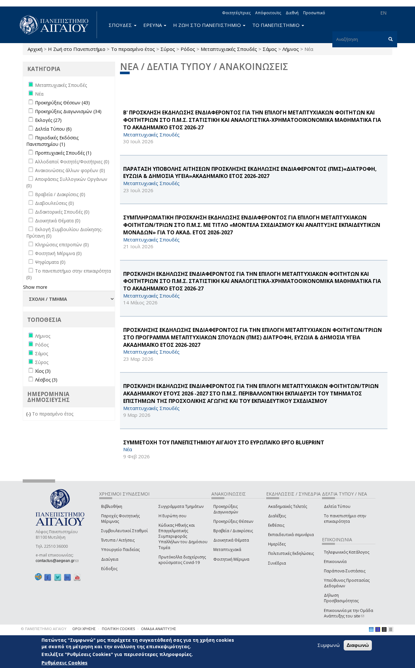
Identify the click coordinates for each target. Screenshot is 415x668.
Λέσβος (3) (46, 380)
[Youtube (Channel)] (77, 577)
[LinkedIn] (67, 577)
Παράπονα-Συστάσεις (344, 571)
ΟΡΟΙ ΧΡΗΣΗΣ (84, 628)
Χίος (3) (43, 371)
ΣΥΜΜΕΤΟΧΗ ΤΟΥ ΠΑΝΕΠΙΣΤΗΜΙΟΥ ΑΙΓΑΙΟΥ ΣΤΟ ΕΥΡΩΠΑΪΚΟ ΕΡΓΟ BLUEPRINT (223, 442)
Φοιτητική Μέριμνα (231, 559)
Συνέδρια (277, 563)
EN (383, 13)
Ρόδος (188, 49)
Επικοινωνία (335, 561)
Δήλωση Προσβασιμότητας (341, 598)
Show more (35, 287)
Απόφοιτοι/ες (268, 13)
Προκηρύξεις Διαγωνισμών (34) (68, 111)
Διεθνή (292, 13)
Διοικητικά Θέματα (231, 540)
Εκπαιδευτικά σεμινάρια (291, 534)
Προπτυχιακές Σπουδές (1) (63, 153)
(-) (29, 414)
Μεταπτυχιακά (227, 549)
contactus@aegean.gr (57, 560)
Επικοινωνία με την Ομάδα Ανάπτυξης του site (348, 613)
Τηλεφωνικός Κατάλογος (346, 552)
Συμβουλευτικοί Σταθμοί (124, 530)
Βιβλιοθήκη (111, 506)
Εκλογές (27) (48, 120)
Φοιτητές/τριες (236, 13)
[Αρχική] (57, 24)
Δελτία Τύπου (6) (53, 129)
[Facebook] (47, 577)
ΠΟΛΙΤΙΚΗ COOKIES (118, 628)
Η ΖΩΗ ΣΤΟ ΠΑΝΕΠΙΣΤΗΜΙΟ (207, 25)
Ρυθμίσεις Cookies (65, 662)
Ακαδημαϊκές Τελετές (287, 506)
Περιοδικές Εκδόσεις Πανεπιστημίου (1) (52, 141)
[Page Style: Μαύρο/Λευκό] (390, 629)
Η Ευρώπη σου (172, 516)
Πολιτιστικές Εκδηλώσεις (291, 553)
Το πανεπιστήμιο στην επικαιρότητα (345, 518)
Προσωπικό (314, 13)
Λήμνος (290, 49)
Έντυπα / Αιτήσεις (118, 540)
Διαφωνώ (358, 645)
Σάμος (270, 49)
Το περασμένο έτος (133, 49)
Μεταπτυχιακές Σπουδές (229, 49)
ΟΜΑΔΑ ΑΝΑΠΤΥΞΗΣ (158, 628)
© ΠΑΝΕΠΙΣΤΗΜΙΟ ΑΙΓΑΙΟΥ (43, 628)
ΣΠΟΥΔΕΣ (121, 25)
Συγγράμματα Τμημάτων (181, 506)
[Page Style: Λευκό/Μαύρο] (384, 629)
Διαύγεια (109, 559)
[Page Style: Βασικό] (371, 629)
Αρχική (35, 49)
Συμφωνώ (328, 645)
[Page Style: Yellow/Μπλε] (377, 629)
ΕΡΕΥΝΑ (153, 25)
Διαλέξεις (277, 516)
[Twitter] (57, 577)
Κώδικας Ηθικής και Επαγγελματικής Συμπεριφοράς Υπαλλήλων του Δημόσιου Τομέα (183, 536)
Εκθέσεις (276, 525)
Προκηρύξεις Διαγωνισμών (225, 509)
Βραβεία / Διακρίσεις (233, 530)
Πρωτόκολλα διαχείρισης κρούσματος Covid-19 (182, 559)
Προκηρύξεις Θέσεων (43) (62, 103)
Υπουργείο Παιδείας (120, 549)
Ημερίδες (277, 544)
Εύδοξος (109, 568)
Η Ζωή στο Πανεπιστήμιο (76, 49)
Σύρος (167, 49)
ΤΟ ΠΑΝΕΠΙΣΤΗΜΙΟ (276, 25)
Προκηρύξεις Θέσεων (233, 521)
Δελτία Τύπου (337, 506)
